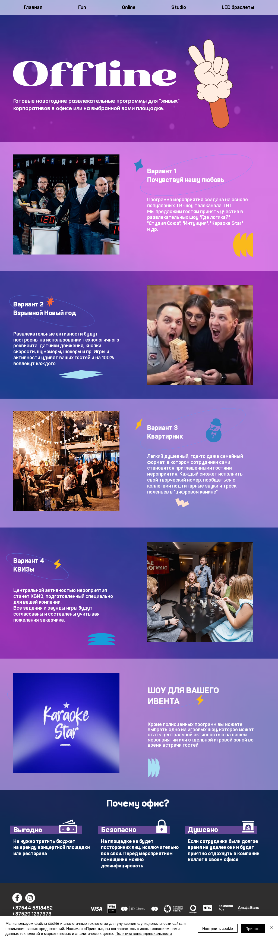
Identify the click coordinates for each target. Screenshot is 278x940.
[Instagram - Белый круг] (30, 898)
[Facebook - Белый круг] (17, 898)
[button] (66, 204)
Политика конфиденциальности (143, 933)
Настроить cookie (217, 928)
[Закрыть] (271, 928)
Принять (252, 928)
